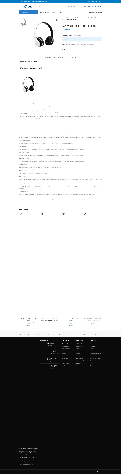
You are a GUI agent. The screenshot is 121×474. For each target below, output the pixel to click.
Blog (91, 365)
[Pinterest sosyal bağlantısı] (86, 1)
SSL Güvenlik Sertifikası (54, 366)
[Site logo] (27, 6)
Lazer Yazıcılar (79, 351)
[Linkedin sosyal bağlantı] (72, 49)
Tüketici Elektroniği (80, 360)
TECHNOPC (48, 334)
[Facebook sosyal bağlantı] (79, 1)
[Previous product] (62, 22)
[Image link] (26, 393)
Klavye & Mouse (93, 320)
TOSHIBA (36, 334)
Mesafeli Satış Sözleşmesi (95, 358)
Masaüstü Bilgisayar (66, 348)
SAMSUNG (84, 334)
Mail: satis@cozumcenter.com (26, 464)
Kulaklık (30, 322)
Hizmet (77, 365)
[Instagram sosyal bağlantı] (82, 1)
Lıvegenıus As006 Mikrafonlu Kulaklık (71, 319)
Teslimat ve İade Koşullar (95, 353)
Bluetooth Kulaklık (92, 17)
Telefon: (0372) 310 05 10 (26, 461)
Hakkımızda (92, 346)
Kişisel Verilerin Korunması (96, 356)
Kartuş (77, 348)
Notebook (64, 353)
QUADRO (96, 334)
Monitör (63, 351)
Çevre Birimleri (87, 320)
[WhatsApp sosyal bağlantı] (74, 49)
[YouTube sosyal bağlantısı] (84, 1)
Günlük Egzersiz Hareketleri (55, 350)
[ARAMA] (80, 6)
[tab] (48, 57)
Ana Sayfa (64, 17)
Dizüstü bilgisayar (65, 346)
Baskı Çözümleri (79, 343)
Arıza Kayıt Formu (94, 351)
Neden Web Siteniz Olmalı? (51, 359)
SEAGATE (60, 334)
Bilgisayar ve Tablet (71, 17)
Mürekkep (78, 353)
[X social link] (81, 1)
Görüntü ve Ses (79, 356)
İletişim (91, 343)
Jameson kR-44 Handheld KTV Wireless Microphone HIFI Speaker (49, 319)
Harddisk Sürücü (65, 363)
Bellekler (63, 360)
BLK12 (67, 46)
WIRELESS (83, 46)
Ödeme (91, 363)
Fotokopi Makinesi (80, 346)
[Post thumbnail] (42, 345)
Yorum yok (55, 345)
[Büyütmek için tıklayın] (31, 49)
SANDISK (72, 334)
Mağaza (91, 348)
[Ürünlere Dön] (64, 22)
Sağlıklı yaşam (50, 343)
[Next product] (66, 22)
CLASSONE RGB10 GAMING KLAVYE (92, 319)
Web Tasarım (79, 363)
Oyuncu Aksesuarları (81, 17)
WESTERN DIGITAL (24, 334)
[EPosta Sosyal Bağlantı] (69, 49)
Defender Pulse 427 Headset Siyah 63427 (28, 319)
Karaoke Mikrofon (46, 322)
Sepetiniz (92, 360)
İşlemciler (64, 365)
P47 (79, 46)
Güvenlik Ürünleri (79, 358)
